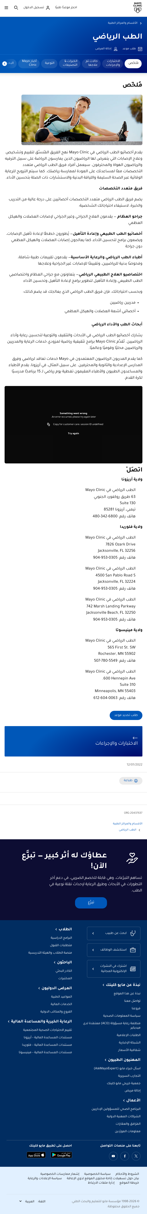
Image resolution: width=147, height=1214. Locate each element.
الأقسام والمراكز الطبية (122, 23)
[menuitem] (133, 64)
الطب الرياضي (117, 37)
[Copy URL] (49, 425)
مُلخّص (133, 63)
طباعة (128, 780)
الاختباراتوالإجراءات (113, 63)
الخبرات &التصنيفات (70, 63)
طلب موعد (129, 48)
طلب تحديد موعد (126, 715)
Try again (73, 433)
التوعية (49, 63)
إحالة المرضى (103, 48)
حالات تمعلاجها (92, 63)
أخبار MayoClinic (29, 63)
